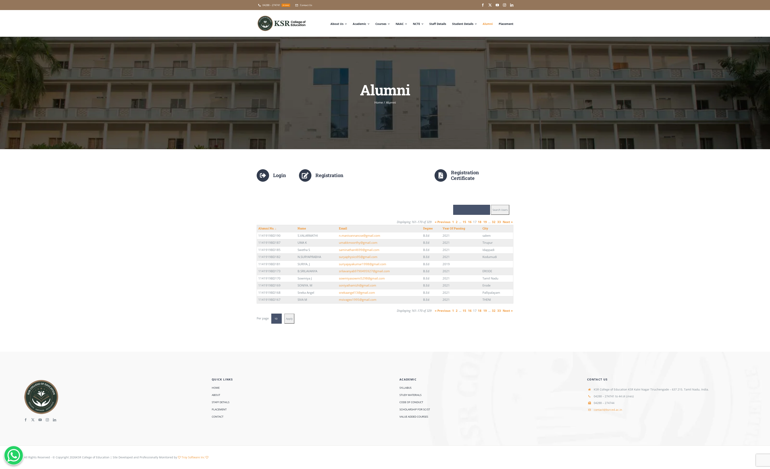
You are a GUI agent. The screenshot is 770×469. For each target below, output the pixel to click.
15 (464, 222)
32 (493, 222)
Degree (428, 228)
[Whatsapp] (13, 455)
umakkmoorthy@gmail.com (358, 243)
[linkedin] (511, 5)
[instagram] (504, 5)
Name (302, 228)
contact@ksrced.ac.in (608, 410)
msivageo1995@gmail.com (357, 300)
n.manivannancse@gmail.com (359, 235)
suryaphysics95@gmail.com (358, 257)
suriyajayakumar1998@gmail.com (362, 264)
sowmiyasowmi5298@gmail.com (362, 278)
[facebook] (482, 5)
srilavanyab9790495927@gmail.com (364, 271)
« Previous (442, 222)
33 (499, 222)
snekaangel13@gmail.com (357, 293)
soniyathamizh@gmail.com (357, 285)
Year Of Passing (454, 228)
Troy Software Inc (193, 457)
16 (470, 222)
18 (479, 222)
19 (485, 222)
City (485, 228)
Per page (263, 318)
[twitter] (490, 5)
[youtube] (497, 5)
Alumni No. (267, 228)
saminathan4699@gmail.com (359, 250)
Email (343, 228)
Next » (508, 222)
